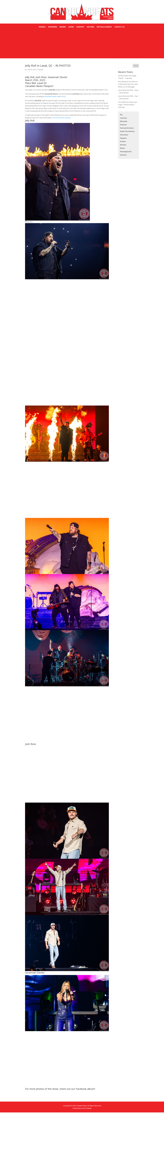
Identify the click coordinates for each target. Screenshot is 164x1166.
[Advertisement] (82, 42)
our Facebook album (82, 751)
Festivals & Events (127, 128)
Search (136, 66)
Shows (122, 148)
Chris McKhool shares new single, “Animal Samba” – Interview (127, 104)
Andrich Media (86, 770)
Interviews (124, 135)
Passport (40, 69)
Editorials (123, 121)
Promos (123, 141)
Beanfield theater (51, 96)
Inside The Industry (127, 131)
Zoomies (123, 155)
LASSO (62, 96)
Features (123, 125)
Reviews (123, 145)
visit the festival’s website (62, 118)
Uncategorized (125, 151)
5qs (121, 115)
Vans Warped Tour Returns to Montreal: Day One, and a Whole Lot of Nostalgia (128, 84)
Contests (123, 118)
